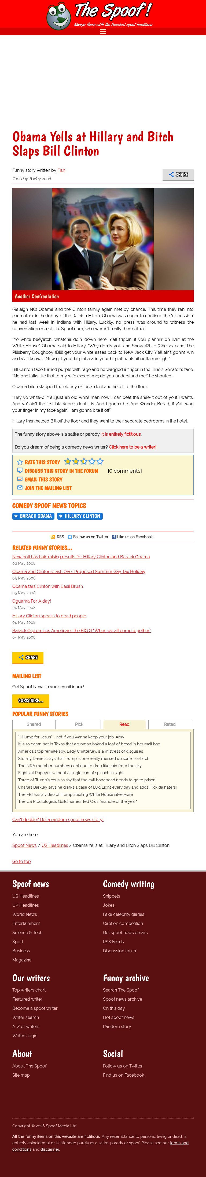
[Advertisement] (103, 82)
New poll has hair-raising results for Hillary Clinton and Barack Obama (81, 556)
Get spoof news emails (125, 932)
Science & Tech (27, 932)
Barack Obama (36, 516)
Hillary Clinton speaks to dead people (49, 615)
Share (182, 174)
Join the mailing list (48, 488)
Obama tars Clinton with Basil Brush (47, 586)
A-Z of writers (25, 1026)
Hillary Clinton (82, 516)
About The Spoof (29, 1066)
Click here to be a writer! (132, 447)
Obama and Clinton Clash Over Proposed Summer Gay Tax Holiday (78, 571)
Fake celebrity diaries (123, 914)
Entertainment (26, 923)
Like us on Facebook (135, 536)
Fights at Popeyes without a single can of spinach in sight (71, 772)
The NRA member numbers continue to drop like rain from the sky (80, 765)
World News (24, 914)
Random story (117, 1026)
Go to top (21, 861)
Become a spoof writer (35, 1008)
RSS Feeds (113, 941)
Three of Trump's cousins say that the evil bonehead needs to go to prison (87, 780)
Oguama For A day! (31, 601)
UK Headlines (25, 905)
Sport (17, 941)
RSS (60, 536)
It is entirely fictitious (121, 434)
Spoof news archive (122, 999)
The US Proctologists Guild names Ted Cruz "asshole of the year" (77, 801)
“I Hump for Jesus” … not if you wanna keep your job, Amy (71, 737)
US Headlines (25, 896)
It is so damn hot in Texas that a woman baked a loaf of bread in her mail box (89, 744)
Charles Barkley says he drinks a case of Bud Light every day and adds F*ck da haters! (97, 787)
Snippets (111, 896)
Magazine (21, 960)
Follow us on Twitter (90, 536)
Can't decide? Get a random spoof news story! (58, 819)
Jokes (109, 905)
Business (21, 950)
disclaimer (50, 1149)
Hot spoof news (118, 1017)
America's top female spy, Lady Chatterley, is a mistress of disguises (80, 751)
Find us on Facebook (123, 1075)
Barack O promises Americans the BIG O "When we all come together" (81, 630)
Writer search (25, 1017)
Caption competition (123, 923)
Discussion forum (120, 950)
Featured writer (27, 999)
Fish (61, 170)
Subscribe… (30, 701)
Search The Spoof (121, 990)
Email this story (43, 479)
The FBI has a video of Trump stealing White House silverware (75, 794)
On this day (114, 1008)
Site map (21, 1075)
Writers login (24, 1035)
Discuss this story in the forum (61, 471)
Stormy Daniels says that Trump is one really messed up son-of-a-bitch (83, 758)
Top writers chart (29, 990)
